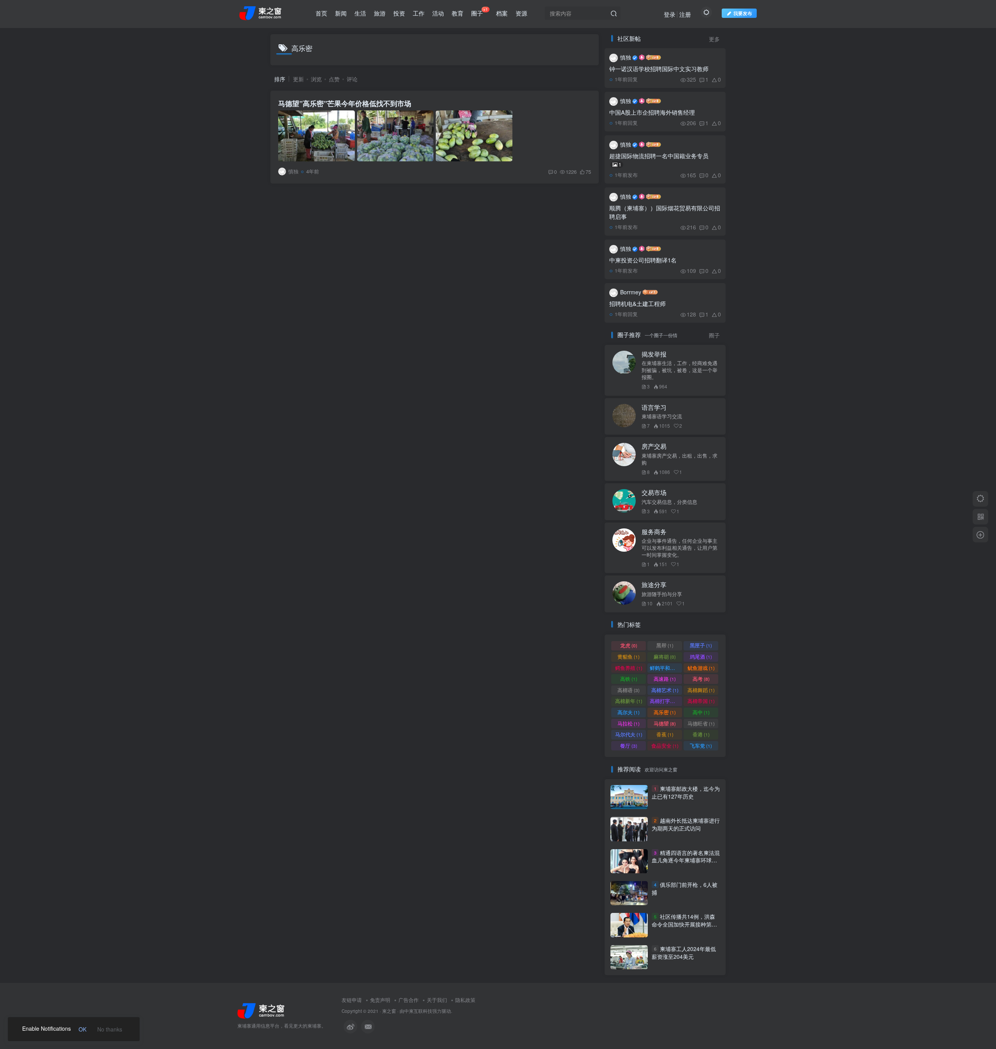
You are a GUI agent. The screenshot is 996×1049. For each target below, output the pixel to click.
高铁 (628, 678)
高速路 (665, 678)
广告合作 (408, 1000)
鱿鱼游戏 (701, 667)
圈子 (479, 11)
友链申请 (352, 1000)
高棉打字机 (666, 701)
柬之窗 (389, 1011)
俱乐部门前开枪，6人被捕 (684, 888)
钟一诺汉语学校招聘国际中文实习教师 (658, 69)
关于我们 (437, 1000)
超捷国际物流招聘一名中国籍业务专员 (658, 160)
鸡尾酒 (701, 656)
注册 (685, 14)
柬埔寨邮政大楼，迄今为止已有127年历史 (686, 792)
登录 (669, 14)
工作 (418, 13)
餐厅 (628, 745)
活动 (438, 13)
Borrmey (630, 292)
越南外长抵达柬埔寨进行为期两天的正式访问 (686, 824)
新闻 (341, 13)
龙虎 (628, 645)
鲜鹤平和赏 (666, 667)
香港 (701, 734)
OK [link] (82, 1029)
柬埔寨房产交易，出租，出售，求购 (679, 459)
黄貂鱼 (628, 656)
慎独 (625, 57)
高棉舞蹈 (701, 690)
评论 (352, 79)
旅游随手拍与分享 (662, 594)
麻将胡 (665, 656)
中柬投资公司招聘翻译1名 (643, 260)
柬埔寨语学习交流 (662, 416)
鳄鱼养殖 (628, 667)
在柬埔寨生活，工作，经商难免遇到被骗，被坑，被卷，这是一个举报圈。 (679, 370)
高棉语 (628, 690)
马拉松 (628, 723)
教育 (457, 13)
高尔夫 (628, 712)
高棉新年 (628, 701)
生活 (360, 13)
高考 (701, 678)
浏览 (316, 79)
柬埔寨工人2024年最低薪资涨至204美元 (684, 952)
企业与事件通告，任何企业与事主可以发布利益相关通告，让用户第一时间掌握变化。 (679, 547)
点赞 (334, 79)
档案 (502, 13)
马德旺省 (701, 723)
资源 (521, 13)
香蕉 (664, 734)
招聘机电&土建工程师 (637, 303)
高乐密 (665, 712)
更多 (714, 39)
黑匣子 (701, 645)
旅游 (380, 13)
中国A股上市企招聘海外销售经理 (652, 112)
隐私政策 (465, 1000)
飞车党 (701, 745)
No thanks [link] (109, 1029)
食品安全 (665, 745)
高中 (701, 712)
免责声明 (380, 1000)
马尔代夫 (628, 734)
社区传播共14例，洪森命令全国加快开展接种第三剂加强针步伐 (684, 924)
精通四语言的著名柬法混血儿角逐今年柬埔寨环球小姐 (686, 860)
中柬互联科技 (418, 1011)
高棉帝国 (701, 701)
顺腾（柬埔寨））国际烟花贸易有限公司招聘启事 (664, 212)
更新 (298, 79)
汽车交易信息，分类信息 (669, 501)
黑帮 (664, 645)
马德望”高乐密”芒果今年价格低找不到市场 (344, 103)
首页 (321, 13)
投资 (399, 13)
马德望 (665, 723)
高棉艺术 (665, 690)
